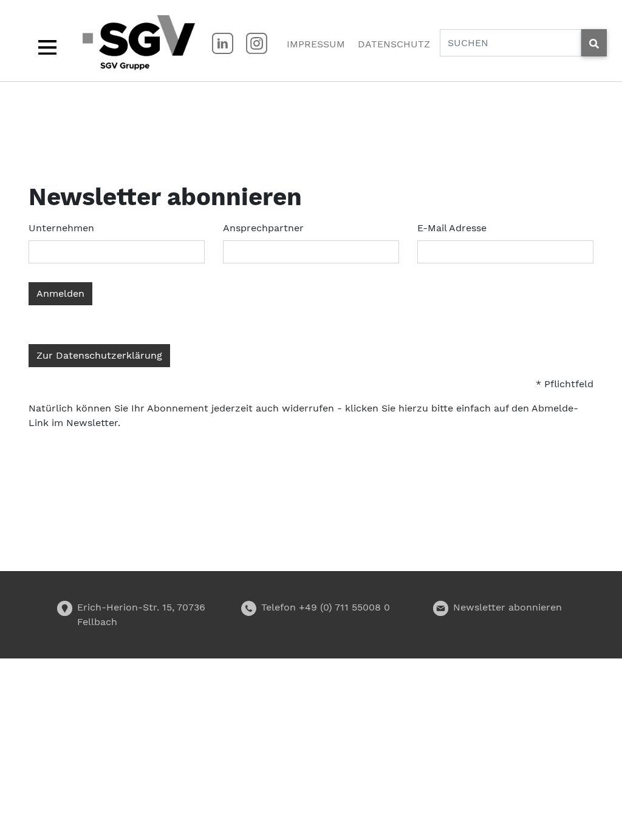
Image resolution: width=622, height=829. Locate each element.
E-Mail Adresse (452, 228)
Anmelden (60, 293)
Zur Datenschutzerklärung (99, 355)
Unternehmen (61, 228)
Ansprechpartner (263, 228)
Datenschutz (394, 44)
